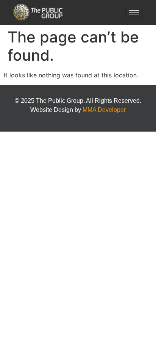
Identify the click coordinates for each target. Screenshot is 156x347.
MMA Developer (104, 110)
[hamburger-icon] (133, 12)
